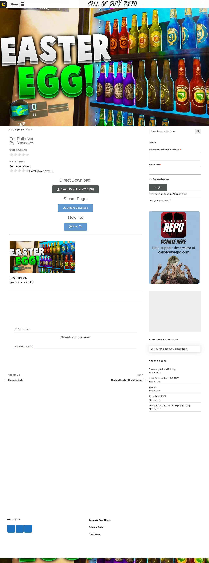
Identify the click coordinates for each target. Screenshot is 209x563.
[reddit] (28, 529)
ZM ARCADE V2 (157, 396)
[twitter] (20, 529)
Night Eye (115, 560)
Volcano (153, 387)
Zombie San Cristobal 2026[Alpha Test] (169, 405)
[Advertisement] (175, 311)
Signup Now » (181, 193)
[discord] (11, 529)
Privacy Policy (97, 527)
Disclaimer (95, 534)
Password (155, 164)
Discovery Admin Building (162, 369)
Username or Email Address (165, 149)
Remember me (161, 179)
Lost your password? (159, 200)
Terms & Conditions (99, 520)
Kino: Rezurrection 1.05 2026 (164, 378)
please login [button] (181, 348)
